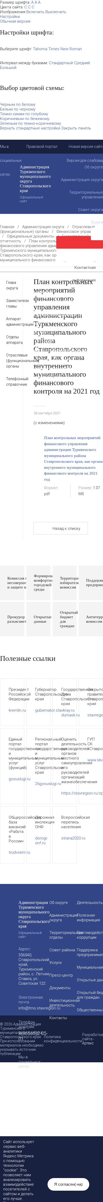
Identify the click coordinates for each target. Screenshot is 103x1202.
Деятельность (52, 278)
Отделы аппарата (10, 340)
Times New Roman (65, 49)
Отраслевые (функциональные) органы (47, 229)
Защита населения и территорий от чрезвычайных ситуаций (39, 339)
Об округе (58, 902)
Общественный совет (27, 332)
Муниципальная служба (29, 319)
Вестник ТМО (21, 355)
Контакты (58, 1017)
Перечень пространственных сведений (42, 368)
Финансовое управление (79, 231)
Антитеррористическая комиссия (38, 346)
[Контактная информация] (79, 255)
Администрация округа (43, 226)
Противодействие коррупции (34, 296)
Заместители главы (10, 303)
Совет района (62, 950)
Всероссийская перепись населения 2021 (44, 359)
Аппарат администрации (10, 321)
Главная (7, 226)
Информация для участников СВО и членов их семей (49, 303)
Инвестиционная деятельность (35, 287)
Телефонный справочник (10, 381)
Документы (19, 283)
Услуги (55, 962)
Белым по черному (17, 109)
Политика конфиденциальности (63, 1039)
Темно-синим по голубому (24, 114)
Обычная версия (15, 21)
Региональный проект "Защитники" (39, 377)
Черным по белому (17, 104)
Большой (8, 67)
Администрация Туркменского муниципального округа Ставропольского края (35, 184)
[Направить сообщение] (79, 242)
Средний (82, 63)
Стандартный (61, 63)
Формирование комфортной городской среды (48, 314)
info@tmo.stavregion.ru (39, 1008)
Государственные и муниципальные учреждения (51, 363)
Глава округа (10, 285)
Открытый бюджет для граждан (36, 328)
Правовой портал (41, 146)
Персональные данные (28, 372)
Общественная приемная (30, 292)
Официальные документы (30, 236)
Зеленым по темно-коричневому (30, 123)
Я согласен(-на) (68, 1184)
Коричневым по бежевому (24, 118)
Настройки (10, 16)
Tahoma (40, 49)
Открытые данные (25, 323)
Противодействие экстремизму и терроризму (48, 350)
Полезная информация (28, 310)
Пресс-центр (61, 975)
